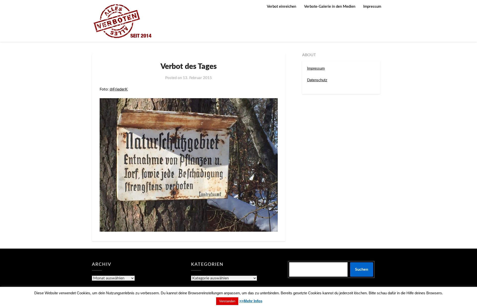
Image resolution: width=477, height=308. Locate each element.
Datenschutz (317, 80)
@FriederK (119, 89)
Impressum (372, 6)
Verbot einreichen (281, 6)
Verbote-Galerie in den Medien (329, 6)
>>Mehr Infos (250, 301)
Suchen (361, 269)
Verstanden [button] (227, 301)
